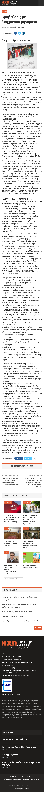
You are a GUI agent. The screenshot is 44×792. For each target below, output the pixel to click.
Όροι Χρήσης (14, 776)
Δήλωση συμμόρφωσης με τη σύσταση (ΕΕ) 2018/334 (22, 779)
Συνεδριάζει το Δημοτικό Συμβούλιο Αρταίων (17, 612)
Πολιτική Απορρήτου (27, 776)
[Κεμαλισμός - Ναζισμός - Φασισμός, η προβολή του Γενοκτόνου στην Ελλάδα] (12, 557)
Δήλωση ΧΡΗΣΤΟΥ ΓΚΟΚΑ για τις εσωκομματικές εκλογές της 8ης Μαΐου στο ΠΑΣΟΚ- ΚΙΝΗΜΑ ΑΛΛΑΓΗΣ (33, 482)
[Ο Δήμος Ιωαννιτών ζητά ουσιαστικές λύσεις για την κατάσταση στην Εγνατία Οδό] (31, 507)
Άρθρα (6, 552)
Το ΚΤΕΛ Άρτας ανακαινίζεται (14, 739)
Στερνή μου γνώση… (11, 755)
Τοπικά (4, 11)
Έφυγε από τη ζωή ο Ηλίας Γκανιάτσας (14, 616)
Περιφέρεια (7, 502)
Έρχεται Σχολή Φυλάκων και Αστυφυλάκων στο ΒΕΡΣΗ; (20, 621)
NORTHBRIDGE (25, 789)
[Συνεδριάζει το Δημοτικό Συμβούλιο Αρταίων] (12, 533)
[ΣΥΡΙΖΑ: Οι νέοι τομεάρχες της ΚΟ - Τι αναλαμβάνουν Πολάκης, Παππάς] (12, 507)
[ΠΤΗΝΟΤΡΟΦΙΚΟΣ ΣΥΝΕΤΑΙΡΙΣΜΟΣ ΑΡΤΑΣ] (31, 557)
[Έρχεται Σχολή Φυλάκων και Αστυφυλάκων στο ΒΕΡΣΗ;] (31, 533)
